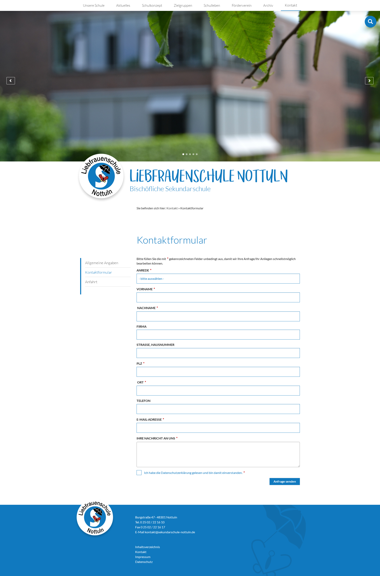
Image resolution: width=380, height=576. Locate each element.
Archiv (268, 5)
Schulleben (212, 5)
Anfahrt (91, 281)
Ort (141, 382)
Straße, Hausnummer (155, 344)
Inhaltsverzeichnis (147, 547)
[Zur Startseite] (101, 178)
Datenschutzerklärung (176, 472)
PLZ (140, 363)
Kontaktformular (98, 272)
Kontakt (291, 5)
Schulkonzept (152, 5)
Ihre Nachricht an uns (157, 438)
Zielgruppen (183, 5)
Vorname (146, 289)
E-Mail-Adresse (150, 419)
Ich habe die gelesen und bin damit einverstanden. (194, 473)
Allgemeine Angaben (101, 262)
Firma (141, 326)
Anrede (144, 270)
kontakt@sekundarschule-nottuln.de (170, 532)
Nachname (147, 308)
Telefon (143, 400)
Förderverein (242, 5)
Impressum (142, 557)
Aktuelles (123, 5)
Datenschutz (144, 562)
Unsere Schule (93, 5)
